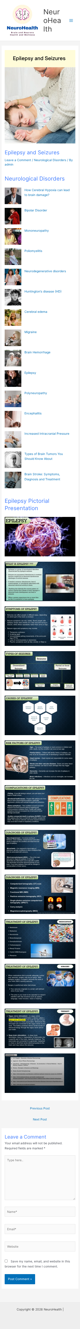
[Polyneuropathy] (13, 399)
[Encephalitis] (13, 419)
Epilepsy (30, 373)
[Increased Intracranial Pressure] (13, 439)
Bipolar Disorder (35, 210)
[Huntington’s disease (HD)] (13, 297)
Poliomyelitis (33, 251)
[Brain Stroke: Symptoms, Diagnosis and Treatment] (13, 480)
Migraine (30, 332)
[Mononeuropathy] (13, 236)
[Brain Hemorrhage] (13, 358)
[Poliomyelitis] (13, 256)
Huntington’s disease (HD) (43, 291)
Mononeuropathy (36, 230)
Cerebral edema (35, 311)
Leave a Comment (18, 160)
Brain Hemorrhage (37, 352)
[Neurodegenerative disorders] (13, 277)
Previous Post (40, 1108)
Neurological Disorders (50, 160)
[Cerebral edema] (13, 317)
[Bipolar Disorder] (13, 216)
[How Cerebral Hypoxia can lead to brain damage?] (13, 196)
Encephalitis (33, 413)
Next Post (40, 1119)
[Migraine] (13, 338)
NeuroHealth (52, 20)
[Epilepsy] (13, 378)
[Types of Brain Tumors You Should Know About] (13, 459)
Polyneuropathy (35, 393)
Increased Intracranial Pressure (46, 433)
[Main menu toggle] (71, 20)
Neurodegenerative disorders (45, 271)
